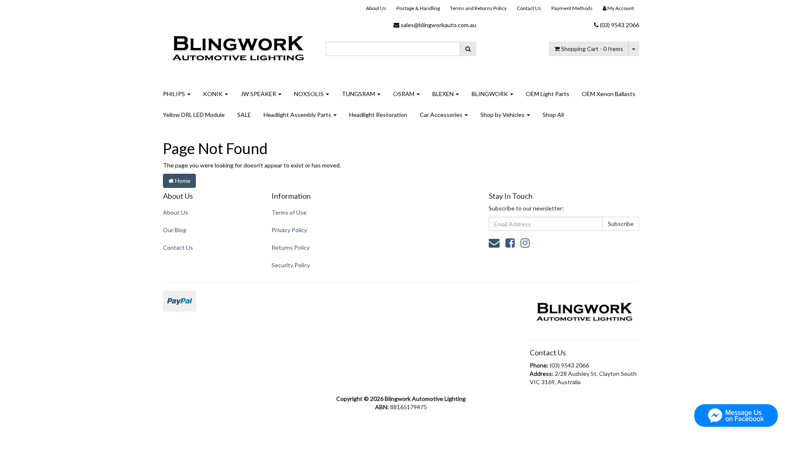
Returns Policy (291, 247)
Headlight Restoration (378, 114)
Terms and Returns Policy (478, 8)
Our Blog (174, 229)
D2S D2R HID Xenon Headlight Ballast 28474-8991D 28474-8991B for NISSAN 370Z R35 (69, 413)
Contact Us (529, 8)
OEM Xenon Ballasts (608, 93)
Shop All (553, 114)
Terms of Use (289, 212)
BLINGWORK (490, 93)
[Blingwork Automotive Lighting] (238, 47)
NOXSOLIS (309, 93)
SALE (244, 114)
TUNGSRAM (359, 93)
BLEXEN (443, 93)
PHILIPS (174, 93)
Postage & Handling (418, 8)
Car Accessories (442, 114)
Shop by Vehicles (503, 114)
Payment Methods (572, 8)
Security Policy (291, 265)
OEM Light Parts (547, 93)
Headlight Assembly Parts (298, 114)
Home (182, 180)
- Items (592, 48)
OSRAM (404, 93)
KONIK (213, 93)
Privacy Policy (289, 229)
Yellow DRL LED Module (194, 114)
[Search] (468, 49)
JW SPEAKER (259, 93)
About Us (376, 8)
